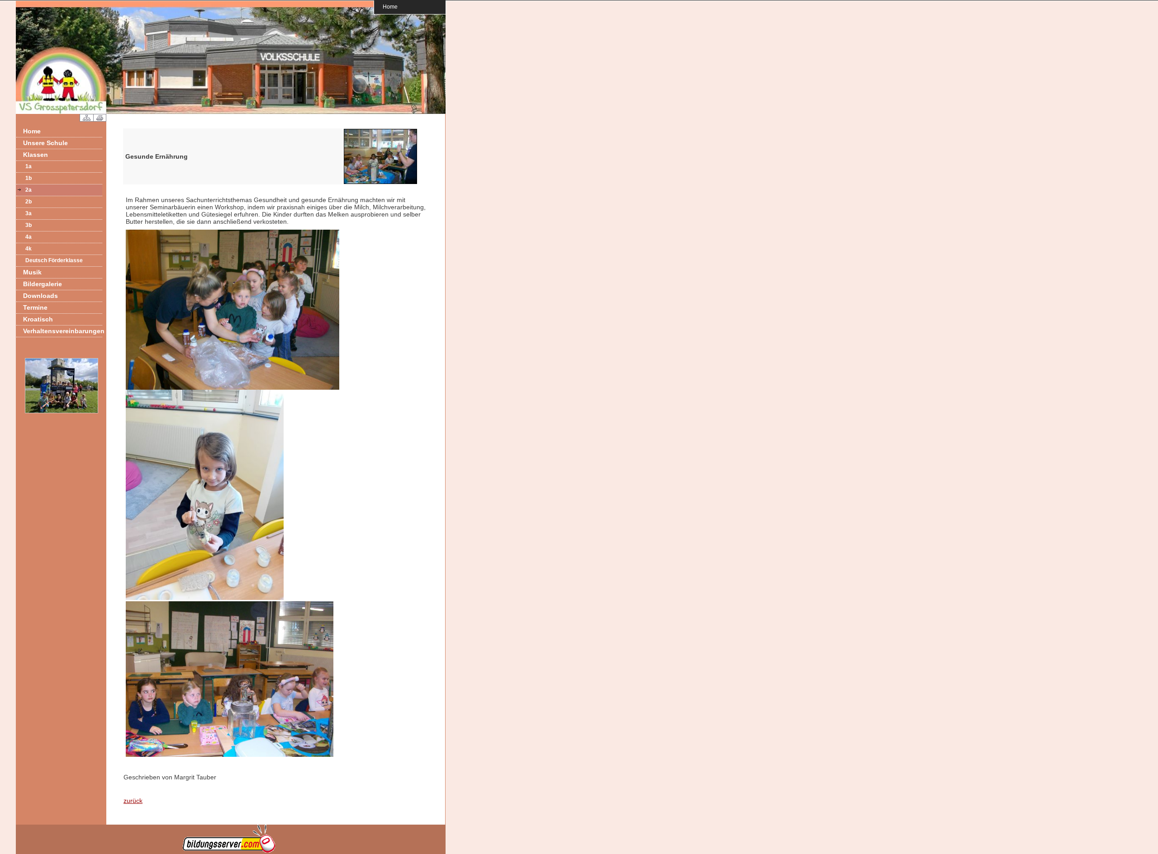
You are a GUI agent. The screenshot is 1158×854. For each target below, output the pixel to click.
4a (28, 237)
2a (28, 190)
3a (28, 213)
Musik (32, 272)
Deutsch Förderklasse (54, 260)
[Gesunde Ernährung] (380, 182)
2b (28, 201)
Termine (35, 307)
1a (28, 166)
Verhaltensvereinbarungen (62, 331)
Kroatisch (38, 319)
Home (390, 6)
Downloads (40, 295)
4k (28, 248)
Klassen (35, 154)
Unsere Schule (45, 142)
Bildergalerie (42, 284)
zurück (132, 800)
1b (28, 178)
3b (28, 225)
